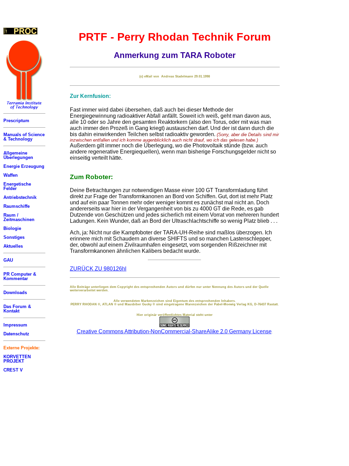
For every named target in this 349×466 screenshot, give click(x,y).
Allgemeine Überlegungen (18, 155)
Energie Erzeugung (23, 166)
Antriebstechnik (19, 197)
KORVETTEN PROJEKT (17, 358)
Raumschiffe (16, 206)
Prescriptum (16, 120)
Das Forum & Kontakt (17, 308)
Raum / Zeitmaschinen (18, 217)
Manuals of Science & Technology (24, 136)
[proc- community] (20, 31)
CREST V (13, 370)
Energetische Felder (17, 186)
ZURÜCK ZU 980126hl (98, 269)
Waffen (10, 175)
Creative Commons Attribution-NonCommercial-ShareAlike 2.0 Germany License (174, 331)
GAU (8, 260)
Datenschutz (16, 334)
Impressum (15, 325)
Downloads (15, 292)
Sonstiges (14, 237)
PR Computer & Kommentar (19, 276)
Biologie (12, 228)
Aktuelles (13, 246)
